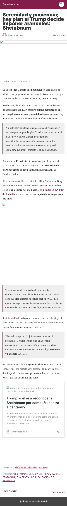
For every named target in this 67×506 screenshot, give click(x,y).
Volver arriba (59, 492)
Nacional (43, 467)
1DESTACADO (20, 474)
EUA (19, 477)
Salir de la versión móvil (34, 501)
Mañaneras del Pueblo (26, 467)
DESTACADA (8, 477)
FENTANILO (28, 477)
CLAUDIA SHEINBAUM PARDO (44, 474)
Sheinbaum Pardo (11, 318)
